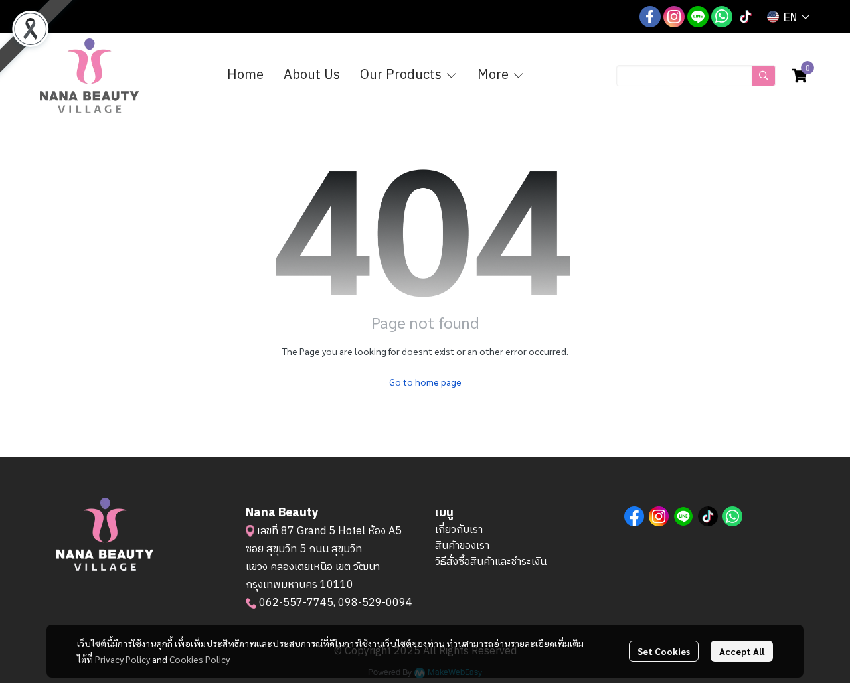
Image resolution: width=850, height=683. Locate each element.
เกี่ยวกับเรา (459, 530)
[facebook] (650, 16)
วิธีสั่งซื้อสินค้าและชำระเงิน (491, 562)
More (494, 75)
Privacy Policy (122, 659)
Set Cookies (664, 651)
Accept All (741, 651)
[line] (698, 16)
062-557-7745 (296, 603)
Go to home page (425, 382)
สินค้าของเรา (462, 546)
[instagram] (674, 16)
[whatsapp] (721, 16)
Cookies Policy (199, 659)
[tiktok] (745, 16)
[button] (788, 17)
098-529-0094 (375, 603)
